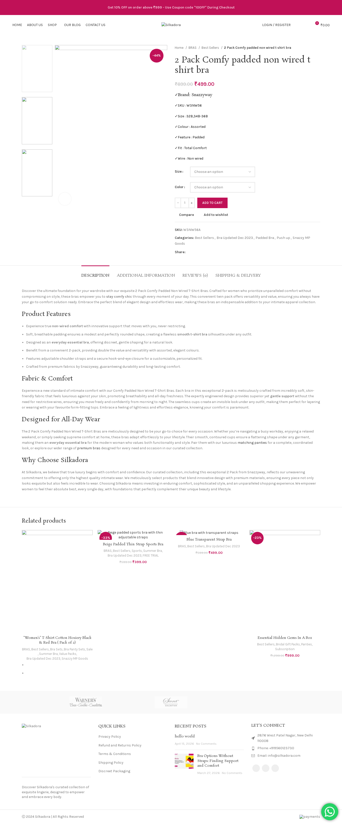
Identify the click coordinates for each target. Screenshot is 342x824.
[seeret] (171, 702)
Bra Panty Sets (74, 649)
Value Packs (67, 654)
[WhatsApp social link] (201, 252)
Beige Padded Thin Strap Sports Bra (133, 544)
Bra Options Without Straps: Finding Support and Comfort (217, 760)
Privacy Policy (109, 736)
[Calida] (299, 702)
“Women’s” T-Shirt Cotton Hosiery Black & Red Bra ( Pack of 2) (57, 640)
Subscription (285, 649)
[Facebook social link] (190, 252)
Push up (283, 238)
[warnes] (85, 702)
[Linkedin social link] (195, 252)
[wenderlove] (43, 702)
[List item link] (285, 748)
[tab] (95, 273)
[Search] (297, 25)
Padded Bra (265, 238)
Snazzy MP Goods (75, 658)
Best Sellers (211, 48)
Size (178, 171)
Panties (306, 644)
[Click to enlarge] (65, 199)
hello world (185, 736)
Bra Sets (56, 649)
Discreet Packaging (114, 771)
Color (179, 187)
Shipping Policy (110, 762)
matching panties (252, 443)
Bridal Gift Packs (288, 644)
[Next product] (317, 47)
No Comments (206, 743)
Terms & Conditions (114, 754)
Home (179, 48)
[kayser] (213, 702)
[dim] (256, 702)
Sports (137, 551)
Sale (89, 649)
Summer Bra (48, 654)
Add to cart (212, 203)
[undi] (128, 702)
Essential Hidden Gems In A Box (285, 637)
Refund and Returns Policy (119, 745)
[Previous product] (307, 47)
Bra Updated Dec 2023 (235, 238)
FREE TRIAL (151, 555)
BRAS (193, 48)
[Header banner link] (171, 7)
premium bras (88, 448)
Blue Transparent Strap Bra (209, 539)
